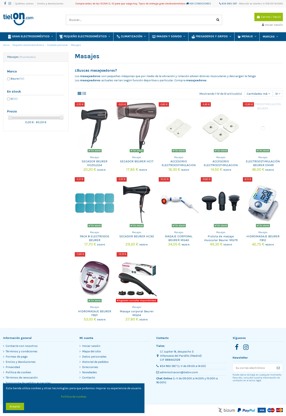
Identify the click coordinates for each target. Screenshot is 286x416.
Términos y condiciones (21, 351)
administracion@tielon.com (179, 372)
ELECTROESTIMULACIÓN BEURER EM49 (263, 163)
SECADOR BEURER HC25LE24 (94, 163)
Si (14, 99)
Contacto (88, 377)
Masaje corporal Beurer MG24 (137, 313)
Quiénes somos (24, 3)
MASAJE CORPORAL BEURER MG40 (178, 238)
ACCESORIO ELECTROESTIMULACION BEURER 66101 (179, 165)
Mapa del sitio (91, 351)
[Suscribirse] (278, 368)
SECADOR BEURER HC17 (136, 161)
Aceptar (15, 406)
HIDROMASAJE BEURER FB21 (94, 313)
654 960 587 (229, 3)
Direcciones (90, 367)
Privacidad (13, 367)
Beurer (17, 78)
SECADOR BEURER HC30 (136, 236)
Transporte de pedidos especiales (28, 383)
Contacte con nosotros (22, 346)
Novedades (89, 372)
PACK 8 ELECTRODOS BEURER (94, 238)
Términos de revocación (22, 377)
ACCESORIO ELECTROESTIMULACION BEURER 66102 (221, 165)
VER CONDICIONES (200, 3)
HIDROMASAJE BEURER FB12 (263, 238)
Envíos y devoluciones (50, 3)
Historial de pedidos (95, 362)
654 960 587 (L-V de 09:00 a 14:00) (183, 366)
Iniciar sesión (91, 346)
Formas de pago (17, 356)
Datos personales (94, 356)
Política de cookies (18, 372)
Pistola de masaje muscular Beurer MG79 (221, 238)
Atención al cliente (250, 3)
